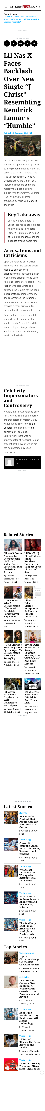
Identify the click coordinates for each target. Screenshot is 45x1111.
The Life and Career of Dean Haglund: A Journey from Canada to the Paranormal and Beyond (29, 988)
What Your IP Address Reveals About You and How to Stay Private (29, 902)
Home (6, 14)
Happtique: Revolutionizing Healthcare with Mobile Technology (29, 1018)
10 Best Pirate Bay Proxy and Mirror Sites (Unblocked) (29, 1066)
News (14, 14)
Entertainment (26, 953)
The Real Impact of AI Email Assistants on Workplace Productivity (29, 928)
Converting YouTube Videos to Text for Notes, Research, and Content (29, 848)
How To (23, 813)
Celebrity (24, 977)
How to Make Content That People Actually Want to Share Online (28, 822)
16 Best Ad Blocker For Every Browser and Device (29, 1043)
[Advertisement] (24, 35)
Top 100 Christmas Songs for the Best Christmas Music (29, 960)
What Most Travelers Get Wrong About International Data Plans (27, 875)
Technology (25, 839)
